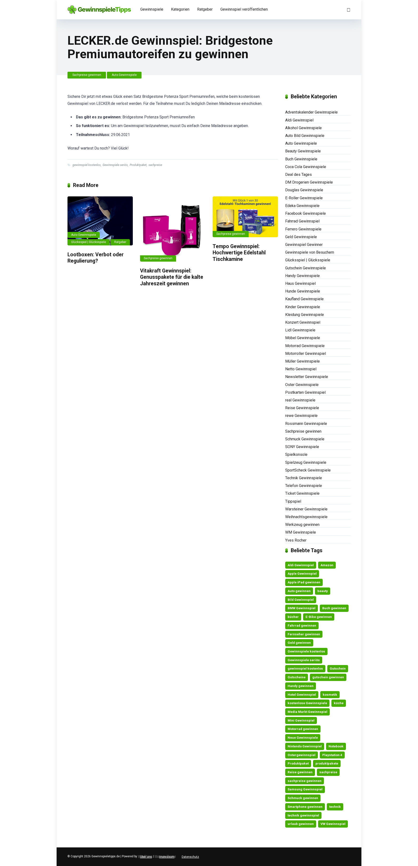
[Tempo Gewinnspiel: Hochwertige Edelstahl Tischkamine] (245, 216)
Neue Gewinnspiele (303, 737)
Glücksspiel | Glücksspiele (88, 242)
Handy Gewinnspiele (302, 275)
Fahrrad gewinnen (302, 625)
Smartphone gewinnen (305, 807)
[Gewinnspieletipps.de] (99, 7)
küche (338, 703)
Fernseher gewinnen (304, 634)
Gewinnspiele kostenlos (306, 651)
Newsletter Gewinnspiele (306, 376)
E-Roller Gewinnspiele (304, 198)
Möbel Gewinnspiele (302, 338)
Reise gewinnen (300, 772)
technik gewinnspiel (303, 815)
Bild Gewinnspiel (301, 599)
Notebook (335, 746)
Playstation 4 (332, 755)
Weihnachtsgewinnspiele (306, 517)
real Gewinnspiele (300, 400)
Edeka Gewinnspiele (302, 205)
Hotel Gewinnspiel (302, 694)
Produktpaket (138, 165)
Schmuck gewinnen (303, 798)
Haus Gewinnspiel (300, 283)
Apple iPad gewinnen (304, 582)
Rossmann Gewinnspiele (306, 423)
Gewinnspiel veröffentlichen (244, 9)
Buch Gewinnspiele (301, 159)
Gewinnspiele (151, 9)
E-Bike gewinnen (319, 617)
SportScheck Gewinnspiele (308, 470)
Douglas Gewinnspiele (304, 190)
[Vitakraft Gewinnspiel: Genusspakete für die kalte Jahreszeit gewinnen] (172, 228)
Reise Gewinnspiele (302, 408)
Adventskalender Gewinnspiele (311, 112)
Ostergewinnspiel (301, 755)
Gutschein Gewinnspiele (305, 268)
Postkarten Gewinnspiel (305, 392)
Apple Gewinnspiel (302, 573)
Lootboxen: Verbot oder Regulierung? (95, 257)
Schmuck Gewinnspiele (304, 439)
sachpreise (155, 165)
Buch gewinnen (334, 608)
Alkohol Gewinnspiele (303, 128)
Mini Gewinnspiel (301, 720)
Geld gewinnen (299, 642)
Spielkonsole (296, 454)
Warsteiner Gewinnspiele (306, 509)
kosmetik (330, 694)
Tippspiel (293, 501)
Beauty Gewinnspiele (303, 151)
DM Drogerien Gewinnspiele (309, 182)
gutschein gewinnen (328, 677)
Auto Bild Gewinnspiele (304, 135)
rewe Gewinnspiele (301, 415)
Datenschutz (190, 857)
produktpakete (326, 763)
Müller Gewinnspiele (302, 361)
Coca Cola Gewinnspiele (305, 167)
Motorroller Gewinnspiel (305, 353)
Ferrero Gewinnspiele (303, 229)
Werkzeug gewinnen (302, 524)
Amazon (327, 565)
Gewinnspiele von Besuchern (309, 252)
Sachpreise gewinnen (86, 75)
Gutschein (338, 668)
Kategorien (180, 9)
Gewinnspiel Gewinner (304, 244)
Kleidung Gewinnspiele (304, 314)
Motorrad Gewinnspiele (305, 346)
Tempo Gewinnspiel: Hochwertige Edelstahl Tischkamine (239, 252)
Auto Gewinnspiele (124, 75)
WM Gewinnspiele (300, 532)
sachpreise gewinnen (304, 781)
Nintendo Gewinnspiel (305, 746)
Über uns (146, 857)
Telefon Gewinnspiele (303, 485)
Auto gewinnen (299, 591)
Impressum (166, 857)
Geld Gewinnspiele (301, 237)
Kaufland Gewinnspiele (304, 299)
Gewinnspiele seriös (115, 165)
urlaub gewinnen (301, 824)
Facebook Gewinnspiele (305, 213)
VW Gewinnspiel (333, 824)
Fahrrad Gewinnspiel (302, 221)
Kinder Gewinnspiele (302, 307)
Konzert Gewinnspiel (302, 322)
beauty (322, 591)
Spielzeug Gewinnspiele (305, 462)
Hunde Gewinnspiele (302, 291)
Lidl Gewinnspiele (300, 330)
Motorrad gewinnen (303, 729)
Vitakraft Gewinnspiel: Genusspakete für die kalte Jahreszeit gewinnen (171, 277)
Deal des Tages (298, 174)
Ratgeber (205, 9)
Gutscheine (297, 677)
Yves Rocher (295, 540)
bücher (293, 617)
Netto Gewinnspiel (300, 369)
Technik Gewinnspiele (303, 478)
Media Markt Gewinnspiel (307, 712)
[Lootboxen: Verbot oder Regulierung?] (100, 220)
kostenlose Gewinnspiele (307, 703)
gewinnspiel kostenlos (87, 165)
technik (335, 807)
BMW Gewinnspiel (301, 608)
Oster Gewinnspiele (302, 384)
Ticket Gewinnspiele (302, 493)
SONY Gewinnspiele (302, 446)
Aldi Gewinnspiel (299, 120)
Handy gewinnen (301, 686)
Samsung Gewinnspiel (305, 789)
